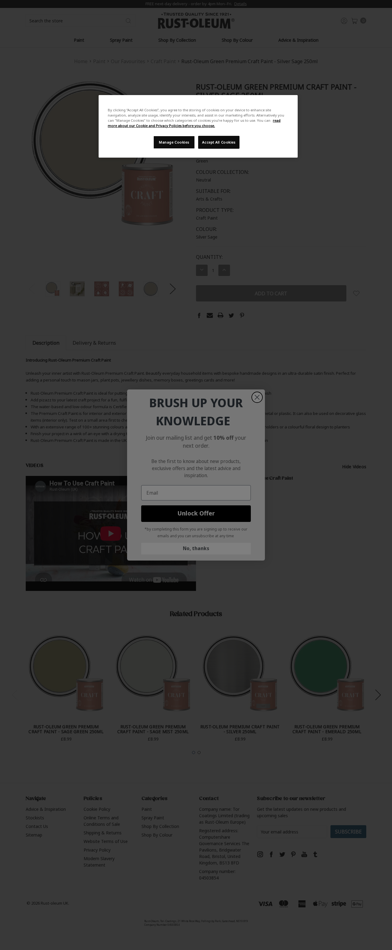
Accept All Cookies (218, 142)
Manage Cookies (174, 142)
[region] (198, 126)
